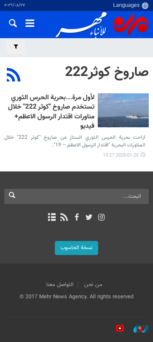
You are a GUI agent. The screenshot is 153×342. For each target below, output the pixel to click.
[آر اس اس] (64, 218)
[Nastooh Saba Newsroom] (137, 329)
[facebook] (76, 218)
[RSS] (13, 76)
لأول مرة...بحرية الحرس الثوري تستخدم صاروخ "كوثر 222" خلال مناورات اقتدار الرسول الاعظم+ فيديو (51, 112)
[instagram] (101, 218)
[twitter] (89, 218)
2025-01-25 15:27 (121, 155)
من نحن (93, 284)
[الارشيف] (51, 218)
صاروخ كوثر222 (107, 72)
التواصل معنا (60, 284)
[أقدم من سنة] (123, 110)
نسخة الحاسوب (76, 248)
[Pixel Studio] (116, 329)
